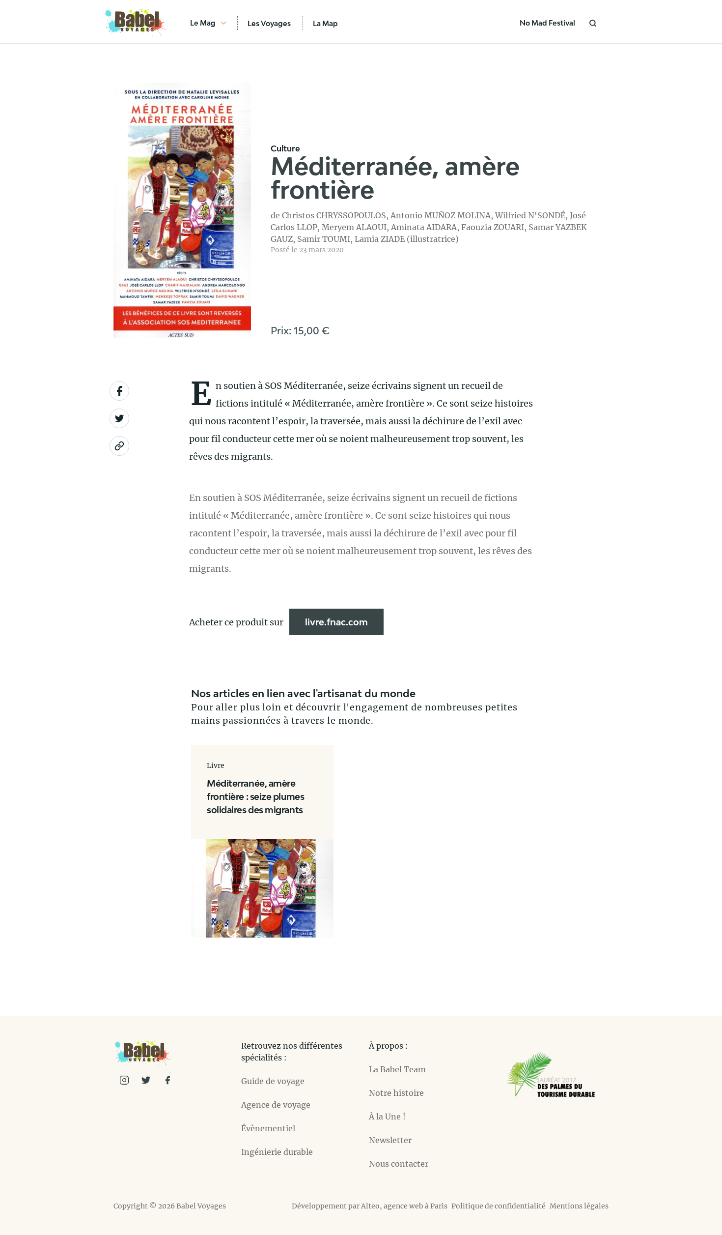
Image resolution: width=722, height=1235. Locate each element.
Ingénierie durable (277, 1152)
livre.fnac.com (336, 622)
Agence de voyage (275, 1105)
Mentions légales (579, 1206)
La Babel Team (397, 1069)
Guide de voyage (273, 1081)
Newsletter (390, 1140)
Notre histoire (396, 1093)
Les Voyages (269, 23)
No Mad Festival (547, 23)
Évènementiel (268, 1128)
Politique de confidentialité (498, 1206)
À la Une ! (387, 1116)
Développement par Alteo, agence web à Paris (369, 1206)
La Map (325, 23)
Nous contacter (398, 1164)
